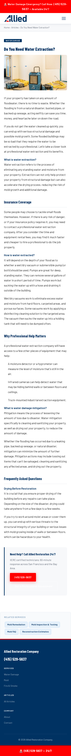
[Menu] (63, 18)
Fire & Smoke (10, 685)
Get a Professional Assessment (34, 586)
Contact (8, 722)
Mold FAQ (11, 631)
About (7, 716)
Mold (6, 680)
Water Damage (11, 674)
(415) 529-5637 (23, 577)
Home (7, 27)
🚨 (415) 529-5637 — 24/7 (35, 751)
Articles (15, 27)
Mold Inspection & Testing (44, 624)
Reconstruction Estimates (35, 631)
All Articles (9, 701)
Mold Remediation (16, 624)
